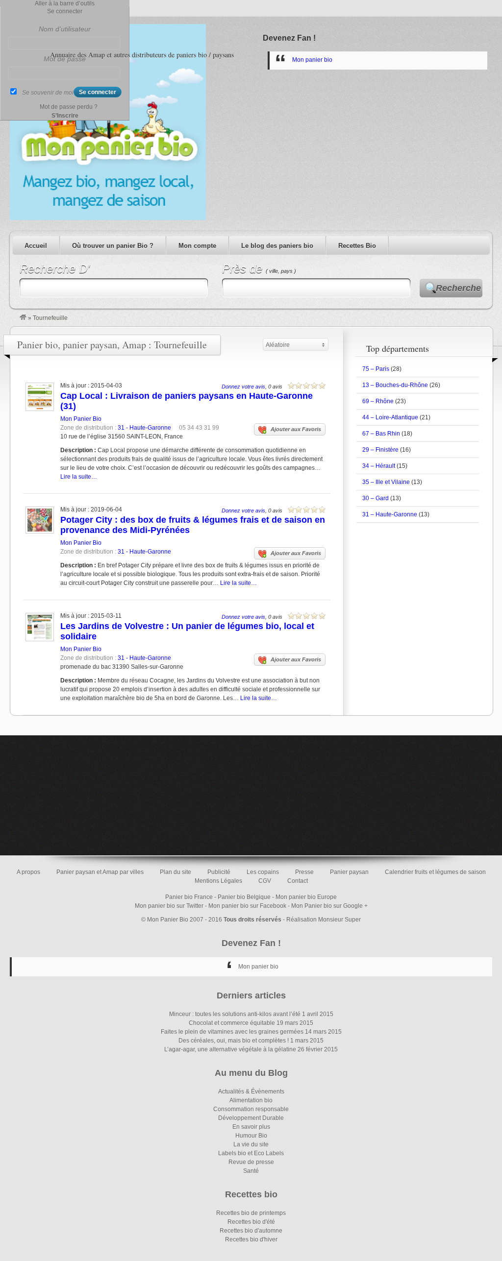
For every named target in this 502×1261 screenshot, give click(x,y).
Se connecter (64, 11)
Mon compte (197, 245)
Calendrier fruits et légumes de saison (435, 872)
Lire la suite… (78, 476)
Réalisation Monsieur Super (323, 919)
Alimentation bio (251, 1100)
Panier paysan (349, 872)
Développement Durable (251, 1118)
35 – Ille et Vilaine (386, 482)
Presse (304, 872)
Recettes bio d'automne (251, 1230)
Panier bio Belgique (244, 897)
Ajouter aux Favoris (296, 429)
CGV (264, 880)
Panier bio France (189, 897)
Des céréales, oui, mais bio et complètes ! (233, 1040)
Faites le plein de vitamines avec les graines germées (232, 1031)
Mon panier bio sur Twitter (169, 905)
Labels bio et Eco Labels (251, 1153)
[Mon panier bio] (23, 318)
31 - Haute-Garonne (144, 427)
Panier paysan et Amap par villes (100, 872)
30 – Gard (375, 498)
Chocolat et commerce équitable (232, 1022)
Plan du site (175, 872)
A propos (28, 872)
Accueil (36, 245)
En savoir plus (251, 1126)
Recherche (458, 288)
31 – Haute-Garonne (389, 514)
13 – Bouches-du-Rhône (395, 385)
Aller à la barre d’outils (65, 3)
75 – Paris (375, 368)
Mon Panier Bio (80, 418)
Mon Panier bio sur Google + (329, 905)
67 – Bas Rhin (381, 433)
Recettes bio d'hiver (251, 1239)
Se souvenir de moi (48, 92)
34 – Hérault (378, 465)
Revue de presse (251, 1162)
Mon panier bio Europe (306, 897)
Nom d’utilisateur (65, 29)
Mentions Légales (218, 880)
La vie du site (251, 1144)
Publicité (218, 872)
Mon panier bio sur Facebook (247, 905)
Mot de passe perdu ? (69, 106)
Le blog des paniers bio (277, 245)
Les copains (263, 872)
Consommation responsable (251, 1109)
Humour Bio (251, 1135)
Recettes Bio (357, 245)
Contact (297, 880)
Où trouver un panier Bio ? (112, 245)
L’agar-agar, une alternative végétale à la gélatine (230, 1049)
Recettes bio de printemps (251, 1213)
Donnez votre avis (243, 386)
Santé (251, 1170)
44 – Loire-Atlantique (390, 417)
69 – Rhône (378, 401)
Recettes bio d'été (251, 1221)
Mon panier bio (312, 59)
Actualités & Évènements (251, 1091)
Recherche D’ (55, 268)
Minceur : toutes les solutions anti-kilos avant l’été (235, 1014)
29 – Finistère (380, 449)
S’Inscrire (64, 115)
